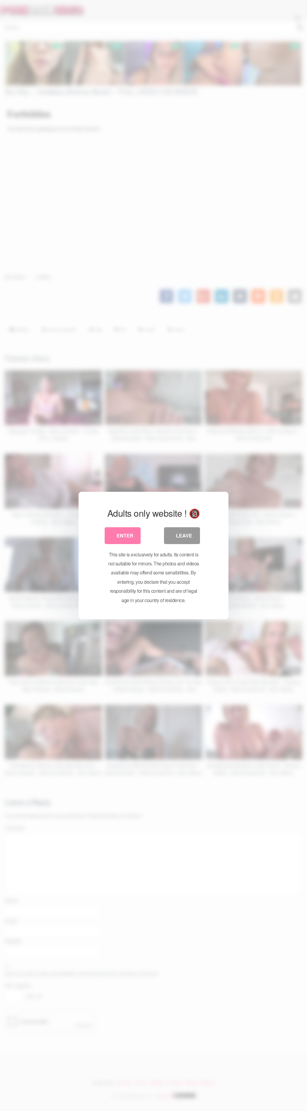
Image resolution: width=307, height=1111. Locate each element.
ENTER (125, 535)
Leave (184, 535)
